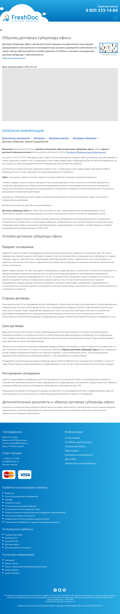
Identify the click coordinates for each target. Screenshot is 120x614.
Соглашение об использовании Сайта (22, 509)
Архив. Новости (12, 572)
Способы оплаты (12, 502)
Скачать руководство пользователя (21, 496)
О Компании (72, 437)
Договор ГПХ (11, 537)
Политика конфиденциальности (20, 515)
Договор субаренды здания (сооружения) (86, 152)
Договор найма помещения (18, 547)
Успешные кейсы (75, 446)
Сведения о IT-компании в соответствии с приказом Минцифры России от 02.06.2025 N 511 (60, 605)
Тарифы (8, 499)
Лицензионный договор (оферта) (20, 505)
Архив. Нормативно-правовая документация (26, 566)
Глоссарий (9, 560)
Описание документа (13, 57)
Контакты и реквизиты (79, 454)
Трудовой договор (13, 534)
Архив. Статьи (11, 563)
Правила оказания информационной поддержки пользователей (35, 512)
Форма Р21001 (12, 541)
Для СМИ (70, 459)
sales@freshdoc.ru (10, 461)
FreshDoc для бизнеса (78, 442)
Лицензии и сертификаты (80, 463)
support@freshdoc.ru (18, 443)
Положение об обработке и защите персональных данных (32, 522)
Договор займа (12, 544)
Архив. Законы (12, 569)
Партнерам (72, 450)
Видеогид (9, 493)
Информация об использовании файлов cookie (27, 518)
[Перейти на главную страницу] (20, 18)
